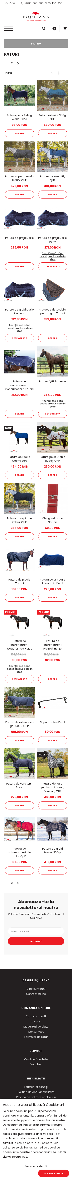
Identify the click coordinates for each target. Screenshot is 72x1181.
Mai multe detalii (36, 1166)
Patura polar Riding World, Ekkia (19, 117)
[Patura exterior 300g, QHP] (52, 95)
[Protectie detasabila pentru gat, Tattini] (52, 290)
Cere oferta (52, 266)
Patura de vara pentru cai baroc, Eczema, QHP (52, 787)
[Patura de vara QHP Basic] (19, 763)
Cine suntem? (36, 989)
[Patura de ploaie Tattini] (19, 560)
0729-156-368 (53, 3)
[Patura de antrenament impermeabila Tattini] (19, 361)
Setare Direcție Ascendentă (58, 73)
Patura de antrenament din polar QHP (19, 852)
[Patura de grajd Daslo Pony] (52, 218)
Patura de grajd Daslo (19, 238)
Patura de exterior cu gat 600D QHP (19, 724)
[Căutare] (44, 28)
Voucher (36, 1064)
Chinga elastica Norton (52, 520)
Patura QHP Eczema (52, 381)
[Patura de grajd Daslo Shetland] (19, 290)
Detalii (19, 133)
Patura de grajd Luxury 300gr (52, 850)
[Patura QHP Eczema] (52, 361)
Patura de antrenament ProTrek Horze (52, 644)
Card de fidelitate (36, 1059)
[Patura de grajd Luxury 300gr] (52, 829)
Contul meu (36, 1032)
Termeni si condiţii (36, 1087)
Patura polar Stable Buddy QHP (52, 459)
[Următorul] (18, 63)
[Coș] (65, 28)
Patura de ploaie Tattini (19, 581)
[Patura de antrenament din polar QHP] (19, 829)
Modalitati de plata (36, 1027)
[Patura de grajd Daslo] (19, 218)
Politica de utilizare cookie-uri (36, 1097)
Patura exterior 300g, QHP (52, 117)
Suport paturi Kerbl (52, 722)
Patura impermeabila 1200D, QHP (19, 178)
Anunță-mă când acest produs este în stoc (52, 256)
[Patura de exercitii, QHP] (52, 156)
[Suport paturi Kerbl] (52, 702)
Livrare (36, 1021)
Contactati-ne (36, 994)
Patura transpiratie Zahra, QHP (19, 520)
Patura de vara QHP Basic (19, 785)
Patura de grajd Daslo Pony (52, 240)
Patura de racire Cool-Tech (19, 459)
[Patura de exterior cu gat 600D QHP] (19, 702)
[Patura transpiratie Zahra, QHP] (19, 498)
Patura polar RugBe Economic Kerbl (52, 581)
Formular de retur (36, 1037)
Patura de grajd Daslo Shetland (19, 311)
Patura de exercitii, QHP (52, 178)
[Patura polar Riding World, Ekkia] (19, 95)
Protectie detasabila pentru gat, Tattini (52, 311)
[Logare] (54, 28)
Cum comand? (36, 1016)
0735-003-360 (34, 3)
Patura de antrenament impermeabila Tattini (19, 385)
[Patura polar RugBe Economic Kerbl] (52, 560)
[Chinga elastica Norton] (52, 498)
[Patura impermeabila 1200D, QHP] (19, 156)
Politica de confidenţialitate (36, 1092)
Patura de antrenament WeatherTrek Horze (19, 644)
